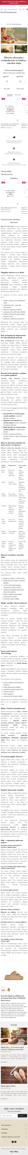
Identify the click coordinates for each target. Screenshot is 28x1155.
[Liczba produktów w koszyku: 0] (26, 9)
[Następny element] (25, 82)
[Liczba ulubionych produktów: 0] (23, 9)
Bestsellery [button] (14, 178)
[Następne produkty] (24, 108)
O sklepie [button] (4, 1133)
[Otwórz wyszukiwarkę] (20, 9)
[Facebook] (13, 1142)
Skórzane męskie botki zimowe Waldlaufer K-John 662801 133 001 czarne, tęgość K (9, 124)
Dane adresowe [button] (6, 1125)
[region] (14, 83)
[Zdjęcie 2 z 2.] (8, 989)
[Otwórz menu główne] (2, 9)
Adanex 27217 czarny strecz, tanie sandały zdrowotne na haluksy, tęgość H (10, 208)
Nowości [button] (10, 95)
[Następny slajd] (27, 24)
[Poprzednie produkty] (3, 108)
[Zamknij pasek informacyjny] (26, 2)
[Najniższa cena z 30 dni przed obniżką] (19, 213)
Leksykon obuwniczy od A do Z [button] (10, 1137)
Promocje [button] (18, 95)
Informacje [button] (4, 1129)
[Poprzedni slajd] (1, 24)
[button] (24, 973)
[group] (14, 16)
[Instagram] (15, 1142)
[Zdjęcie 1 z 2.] (3, 989)
